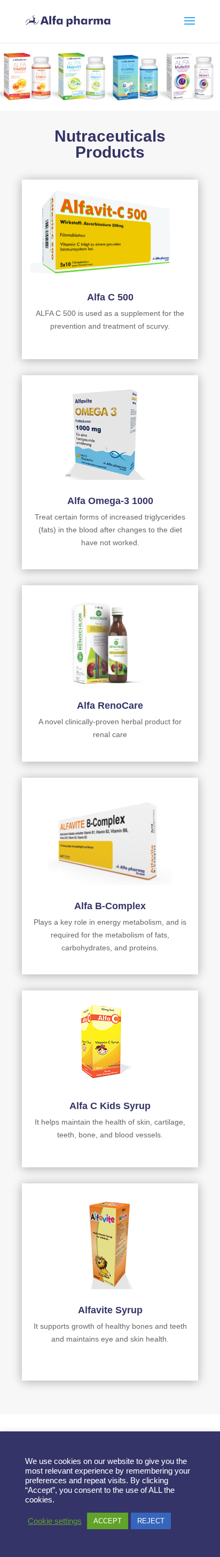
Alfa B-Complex (110, 906)
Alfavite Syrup (110, 1310)
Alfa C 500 (110, 297)
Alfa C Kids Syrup (110, 1106)
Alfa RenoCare (110, 705)
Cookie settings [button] (55, 1521)
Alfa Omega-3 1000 (110, 500)
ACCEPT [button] (107, 1521)
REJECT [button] (150, 1521)
